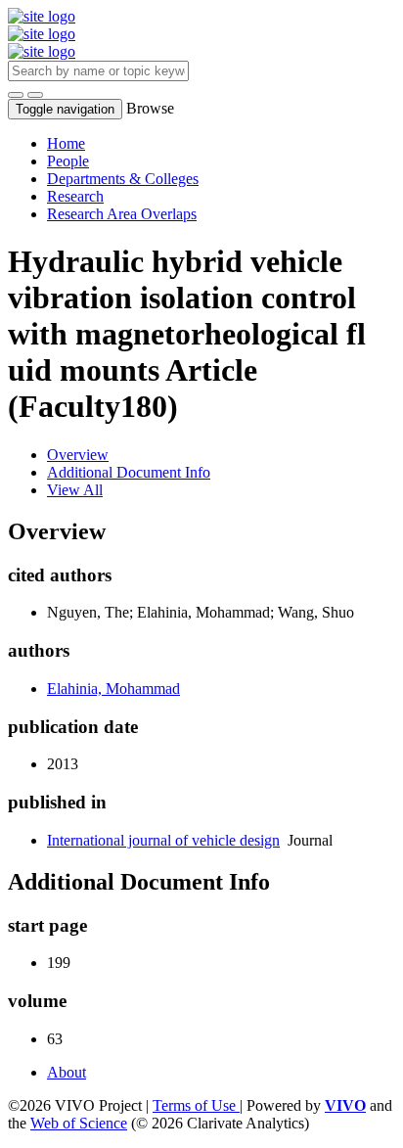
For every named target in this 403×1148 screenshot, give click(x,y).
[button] (15, 95)
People (68, 161)
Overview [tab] (78, 454)
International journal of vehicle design (163, 840)
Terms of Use (196, 1105)
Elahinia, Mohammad (113, 688)
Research (75, 196)
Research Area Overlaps (122, 214)
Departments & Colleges (123, 178)
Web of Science (78, 1123)
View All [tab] (75, 490)
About (66, 1072)
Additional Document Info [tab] (128, 472)
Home (66, 143)
